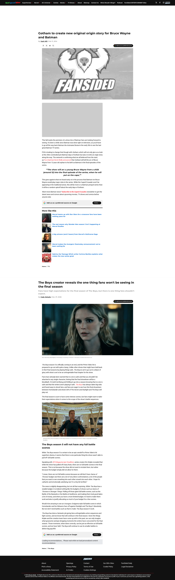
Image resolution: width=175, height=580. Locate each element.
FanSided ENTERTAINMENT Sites (135, 3)
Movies (62, 3)
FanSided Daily (126, 563)
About (80, 3)
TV (49, 266)
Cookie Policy (108, 567)
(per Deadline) (63, 462)
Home (44, 266)
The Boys (51, 548)
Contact (86, 563)
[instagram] (163, 2)
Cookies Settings (90, 570)
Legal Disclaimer (127, 567)
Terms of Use (88, 567)
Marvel (36, 3)
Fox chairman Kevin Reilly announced (57, 160)
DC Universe (46, 3)
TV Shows (71, 3)
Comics (55, 3)
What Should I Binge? (107, 3)
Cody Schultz (46, 297)
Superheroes (26, 3)
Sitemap (86, 3)
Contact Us (95, 3)
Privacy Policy (71, 567)
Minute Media (32, 575)
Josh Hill (44, 41)
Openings (69, 563)
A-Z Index (69, 570)
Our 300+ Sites (108, 563)
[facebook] (159, 2)
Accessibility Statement (50, 570)
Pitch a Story (46, 567)
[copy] (53, 45)
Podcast (120, 3)
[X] (156, 2)
